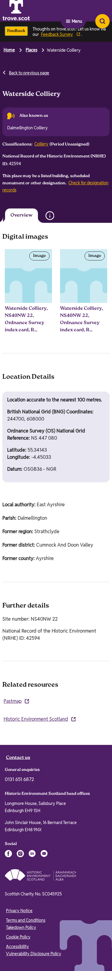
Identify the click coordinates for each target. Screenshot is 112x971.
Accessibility (17, 947)
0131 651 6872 (19, 780)
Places (31, 50)
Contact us (18, 758)
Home (9, 50)
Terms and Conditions (25, 921)
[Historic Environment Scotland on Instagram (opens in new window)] (20, 854)
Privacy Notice (19, 911)
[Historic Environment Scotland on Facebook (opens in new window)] (8, 854)
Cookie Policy (18, 937)
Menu (77, 10)
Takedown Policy (21, 928)
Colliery (41, 144)
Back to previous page (29, 73)
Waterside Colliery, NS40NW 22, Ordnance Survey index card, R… (26, 320)
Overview (17, 215)
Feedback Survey (57, 34)
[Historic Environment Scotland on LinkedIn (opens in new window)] (32, 854)
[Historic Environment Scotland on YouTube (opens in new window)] (44, 854)
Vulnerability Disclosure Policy (33, 954)
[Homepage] (31, 11)
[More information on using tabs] (57, 214)
